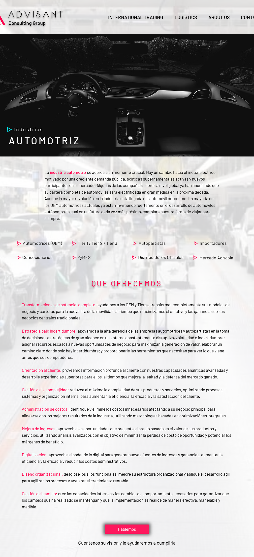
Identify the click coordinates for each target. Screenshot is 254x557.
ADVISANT (36, 14)
